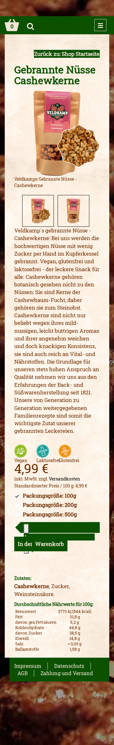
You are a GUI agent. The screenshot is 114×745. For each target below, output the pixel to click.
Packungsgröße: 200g (50, 504)
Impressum (27, 665)
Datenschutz (69, 665)
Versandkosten (64, 479)
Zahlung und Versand (67, 673)
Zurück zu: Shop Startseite (66, 53)
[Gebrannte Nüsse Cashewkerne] (57, 133)
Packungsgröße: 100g (49, 495)
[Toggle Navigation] (100, 25)
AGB (22, 673)
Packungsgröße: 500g (50, 514)
